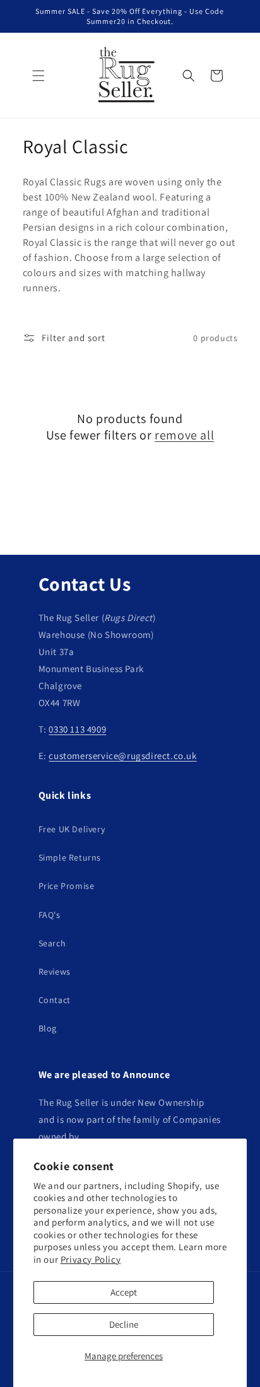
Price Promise (66, 885)
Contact (54, 1000)
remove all (184, 435)
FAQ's (49, 914)
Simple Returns (69, 857)
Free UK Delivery (71, 829)
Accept (123, 1292)
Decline (123, 1324)
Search (52, 943)
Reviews (54, 971)
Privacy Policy (91, 1259)
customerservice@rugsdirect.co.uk (122, 756)
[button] (38, 76)
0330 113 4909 (77, 729)
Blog (47, 1028)
